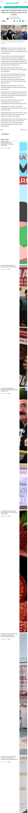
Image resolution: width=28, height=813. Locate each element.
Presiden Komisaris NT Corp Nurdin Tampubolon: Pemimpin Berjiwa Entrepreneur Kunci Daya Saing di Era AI (9, 758)
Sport (8, 7)
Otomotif (19, 7)
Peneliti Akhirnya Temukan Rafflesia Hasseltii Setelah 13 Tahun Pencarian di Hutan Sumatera (9, 512)
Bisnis (5, 7)
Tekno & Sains (25, 7)
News (2, 7)
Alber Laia (15, 18)
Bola (16, 7)
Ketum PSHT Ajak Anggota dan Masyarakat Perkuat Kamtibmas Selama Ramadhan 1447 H (9, 390)
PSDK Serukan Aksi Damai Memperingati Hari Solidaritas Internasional (7, 144)
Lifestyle (12, 7)
